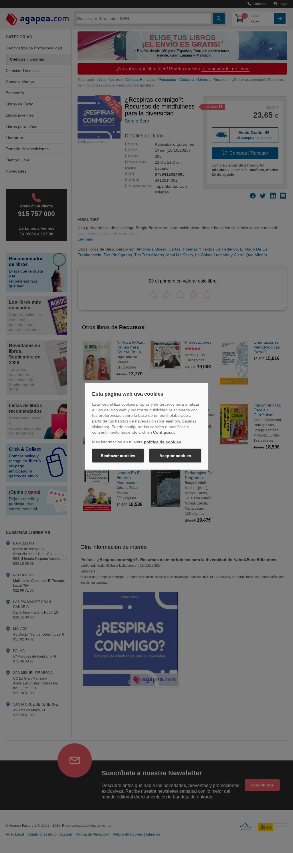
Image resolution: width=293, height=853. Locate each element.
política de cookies (162, 442)
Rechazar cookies (118, 455)
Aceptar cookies (175, 455)
